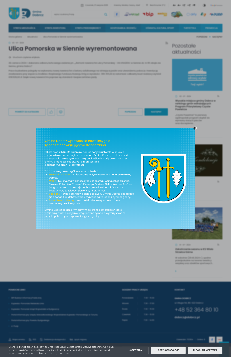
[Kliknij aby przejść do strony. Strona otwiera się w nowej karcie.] (115, 178)
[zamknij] (195, 128)
